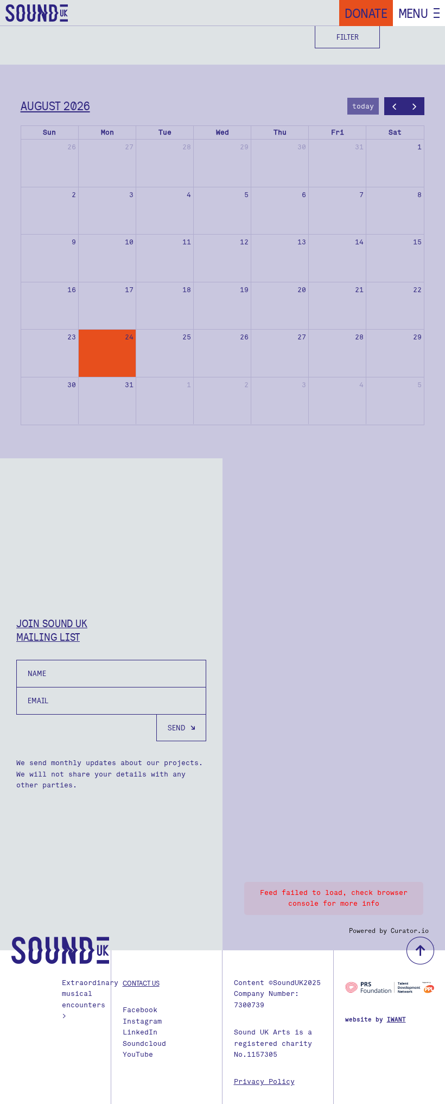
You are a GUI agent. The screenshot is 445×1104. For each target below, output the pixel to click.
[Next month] (414, 106)
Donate (366, 13)
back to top (420, 950)
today (363, 106)
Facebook (140, 1009)
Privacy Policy (264, 1081)
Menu (413, 13)
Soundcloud (144, 1043)
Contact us (141, 983)
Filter (347, 37)
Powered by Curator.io (389, 931)
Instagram (142, 1021)
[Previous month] (394, 106)
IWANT (396, 1019)
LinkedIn (140, 1032)
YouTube (138, 1054)
